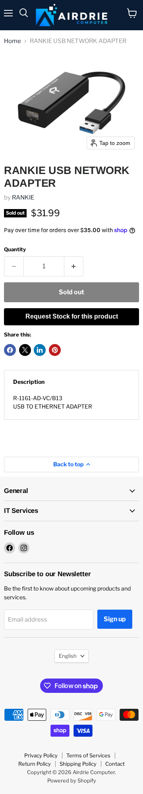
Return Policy (34, 764)
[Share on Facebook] (10, 350)
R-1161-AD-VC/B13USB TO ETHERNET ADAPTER (52, 402)
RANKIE (23, 197)
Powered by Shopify (71, 780)
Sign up (115, 619)
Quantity (15, 249)
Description (28, 381)
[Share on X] (25, 350)
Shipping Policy (78, 764)
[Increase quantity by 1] (74, 266)
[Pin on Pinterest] (55, 350)
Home (12, 41)
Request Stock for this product (71, 316)
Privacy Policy (41, 755)
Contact (115, 764)
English (68, 656)
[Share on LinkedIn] (40, 350)
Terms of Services (88, 755)
